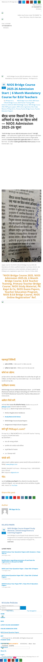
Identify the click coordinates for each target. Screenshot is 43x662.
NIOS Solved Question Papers (10, 632)
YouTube (14, 485)
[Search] (23, 608)
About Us (3, 651)
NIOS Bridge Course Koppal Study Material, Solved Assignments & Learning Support (21, 530)
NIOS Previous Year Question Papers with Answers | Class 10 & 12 (21, 552)
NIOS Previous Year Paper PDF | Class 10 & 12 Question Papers (20, 584)
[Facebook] (19, 2)
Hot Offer (3, 657)
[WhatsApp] (39, 2)
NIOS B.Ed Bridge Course (20, 105)
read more (10, 541)
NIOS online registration (24, 107)
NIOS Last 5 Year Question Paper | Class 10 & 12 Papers (20, 569)
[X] (23, 2)
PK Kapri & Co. (10, 100)
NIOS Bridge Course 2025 (24, 100)
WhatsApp (34, 497)
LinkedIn (10, 497)
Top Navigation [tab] (31, 611)
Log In (2, 654)
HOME (2, 614)
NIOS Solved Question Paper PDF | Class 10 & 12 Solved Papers (20, 576)
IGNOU (3, 617)
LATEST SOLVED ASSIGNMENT (10, 625)
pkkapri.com (6, 407)
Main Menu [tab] (10, 611)
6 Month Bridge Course (10, 102)
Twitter (7, 497)
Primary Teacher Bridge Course (25, 109)
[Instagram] (31, 2)
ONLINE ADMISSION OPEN (9, 628)
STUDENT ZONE (5, 640)
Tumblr (30, 497)
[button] (3, 9)
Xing (26, 497)
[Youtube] (27, 2)
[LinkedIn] (35, 2)
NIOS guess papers (10, 107)
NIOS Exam (36, 100)
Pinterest (14, 497)
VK (22, 497)
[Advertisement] (21, 51)
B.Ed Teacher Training (24, 102)
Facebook (3, 497)
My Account (4, 647)
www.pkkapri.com (11, 464)
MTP (2, 636)
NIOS (2, 621)
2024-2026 (11, 657)
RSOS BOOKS (5, 643)
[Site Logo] (7, 13)
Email (18, 497)
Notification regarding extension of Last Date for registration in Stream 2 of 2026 (18, 561)
